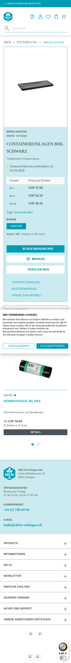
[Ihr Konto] (40, 16)
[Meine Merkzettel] (48, 16)
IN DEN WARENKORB (37, 248)
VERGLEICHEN (38, 269)
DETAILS (36, 432)
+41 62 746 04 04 (16, 510)
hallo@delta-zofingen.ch (23, 525)
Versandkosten (23, 212)
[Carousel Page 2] (38, 444)
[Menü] (64, 16)
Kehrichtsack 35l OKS (22, 401)
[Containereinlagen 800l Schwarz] (35, 85)
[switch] (63, 658)
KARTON (16, 226)
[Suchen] (7, 28)
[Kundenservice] (32, 16)
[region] (35, 85)
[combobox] (38, 28)
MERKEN (38, 259)
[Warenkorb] (56, 16)
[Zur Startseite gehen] (8, 17)
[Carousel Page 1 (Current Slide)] (32, 444)
